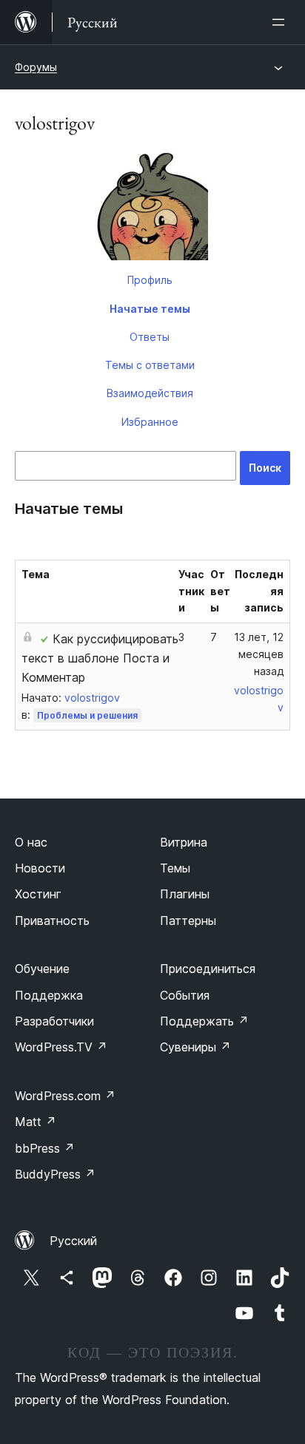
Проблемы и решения (87, 715)
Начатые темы (150, 308)
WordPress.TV (61, 1047)
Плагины (185, 894)
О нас (31, 842)
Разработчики (54, 1021)
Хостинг (38, 894)
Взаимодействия (150, 393)
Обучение (42, 968)
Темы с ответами (150, 365)
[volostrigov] (152, 207)
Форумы (36, 67)
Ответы (150, 337)
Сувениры (195, 1047)
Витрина (183, 842)
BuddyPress (55, 1174)
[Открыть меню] (281, 22)
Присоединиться (207, 968)
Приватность (52, 920)
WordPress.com (65, 1095)
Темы (175, 868)
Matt (35, 1121)
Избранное (149, 422)
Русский (73, 1240)
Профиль (149, 280)
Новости (40, 868)
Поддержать (204, 1021)
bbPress (45, 1148)
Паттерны (188, 920)
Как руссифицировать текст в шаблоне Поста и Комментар (99, 658)
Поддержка (49, 995)
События (185, 995)
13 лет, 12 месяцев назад (259, 654)
